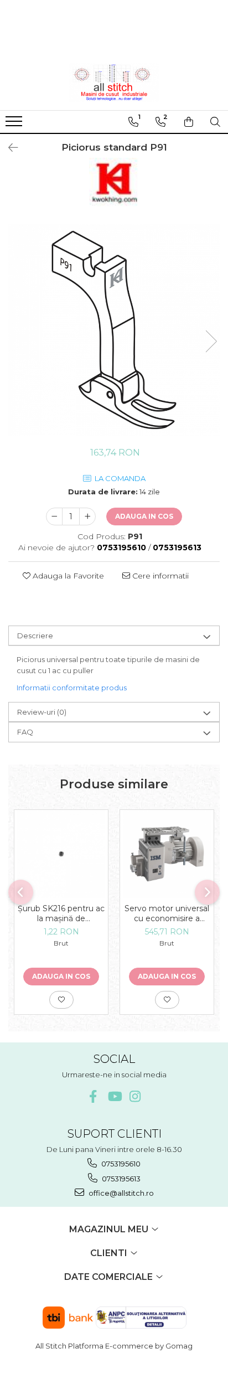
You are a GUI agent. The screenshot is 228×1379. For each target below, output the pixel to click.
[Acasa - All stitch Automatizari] (114, 82)
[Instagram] (135, 1096)
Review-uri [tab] (41, 711)
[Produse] (15, 124)
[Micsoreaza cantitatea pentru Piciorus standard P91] (54, 516)
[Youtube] (114, 1096)
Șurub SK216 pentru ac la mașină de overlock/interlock (61, 913)
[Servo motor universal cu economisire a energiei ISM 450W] (167, 854)
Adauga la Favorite (67, 576)
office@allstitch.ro (120, 1193)
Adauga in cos (144, 516)
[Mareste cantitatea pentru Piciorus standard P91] (87, 516)
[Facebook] (93, 1096)
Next (211, 341)
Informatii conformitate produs (72, 687)
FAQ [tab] (25, 731)
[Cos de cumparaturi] (189, 122)
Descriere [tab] (35, 635)
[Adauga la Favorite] (61, 1000)
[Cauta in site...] (215, 122)
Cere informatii (159, 576)
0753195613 (120, 1178)
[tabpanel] (114, 330)
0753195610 (120, 1163)
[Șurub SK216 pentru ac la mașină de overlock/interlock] (61, 854)
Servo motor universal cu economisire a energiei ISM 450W (167, 913)
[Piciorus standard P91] (114, 330)
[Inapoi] (8, 147)
